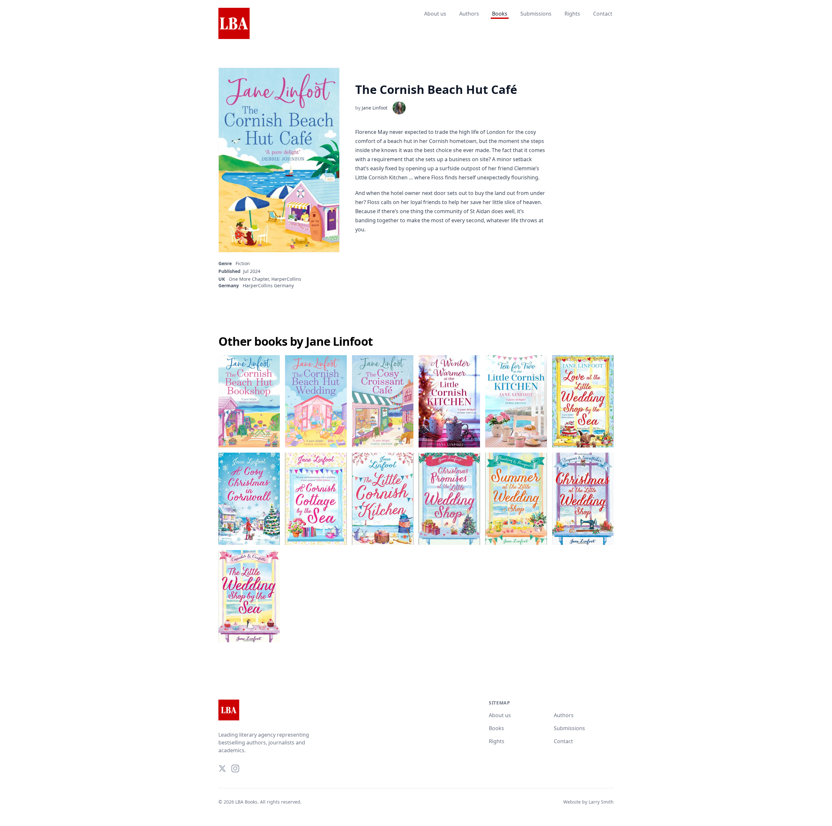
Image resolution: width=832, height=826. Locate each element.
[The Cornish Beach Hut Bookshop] (249, 401)
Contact (602, 13)
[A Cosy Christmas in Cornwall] (249, 499)
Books (499, 13)
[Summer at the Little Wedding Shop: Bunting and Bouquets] (516, 499)
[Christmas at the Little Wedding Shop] (583, 499)
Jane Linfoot (374, 108)
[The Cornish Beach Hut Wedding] (315, 401)
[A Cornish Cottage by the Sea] (315, 499)
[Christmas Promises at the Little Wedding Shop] (449, 499)
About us (435, 13)
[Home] (234, 24)
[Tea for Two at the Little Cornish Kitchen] (516, 401)
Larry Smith (601, 802)
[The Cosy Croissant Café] (382, 401)
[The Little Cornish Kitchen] (382, 499)
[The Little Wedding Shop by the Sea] (249, 596)
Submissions (536, 13)
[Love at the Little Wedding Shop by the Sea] (583, 401)
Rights (572, 13)
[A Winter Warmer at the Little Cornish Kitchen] (449, 401)
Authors (469, 13)
